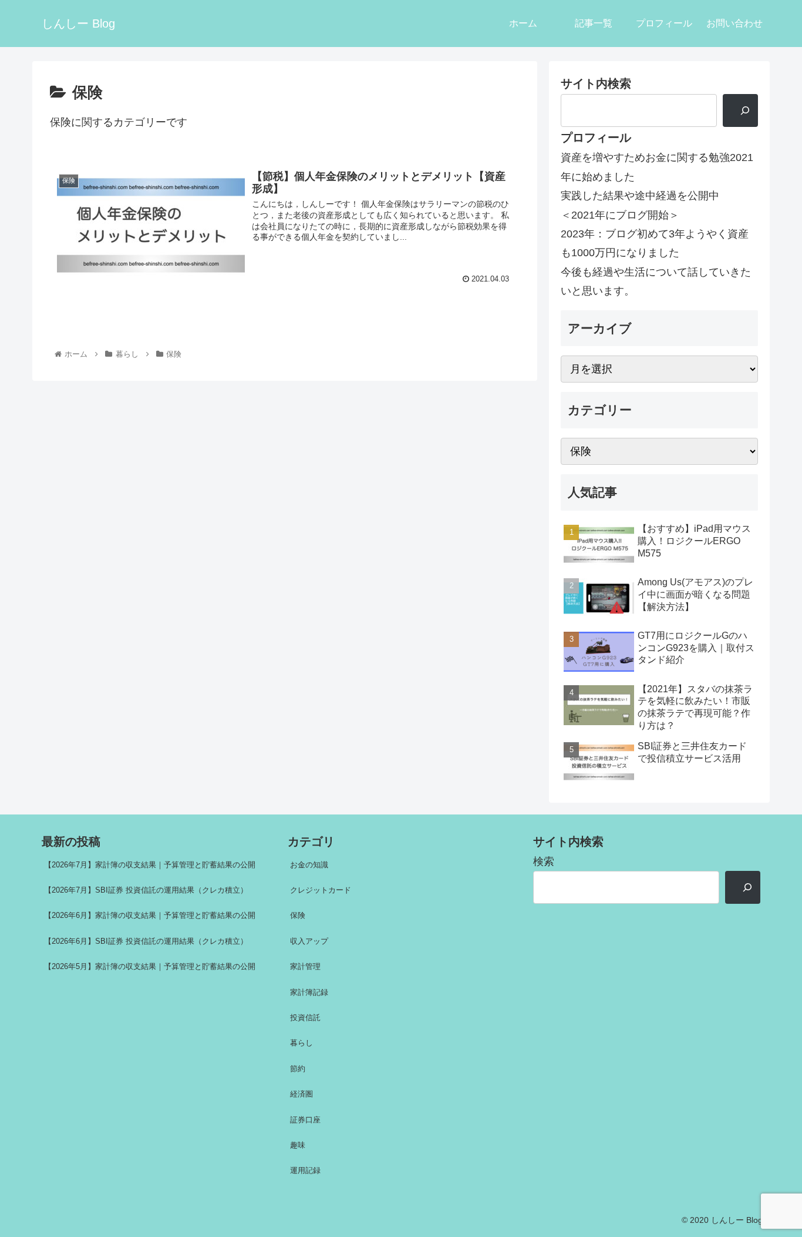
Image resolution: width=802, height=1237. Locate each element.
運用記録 (305, 1170)
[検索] (740, 110)
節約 (297, 1068)
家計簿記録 (309, 992)
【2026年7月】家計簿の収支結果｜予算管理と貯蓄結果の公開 (149, 864)
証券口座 (305, 1119)
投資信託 (305, 1017)
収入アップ (309, 941)
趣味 (297, 1145)
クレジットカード (320, 890)
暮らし (301, 1042)
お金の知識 (309, 864)
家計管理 (305, 966)
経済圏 (301, 1094)
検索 (543, 861)
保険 (297, 915)
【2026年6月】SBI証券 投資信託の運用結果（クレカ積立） (146, 941)
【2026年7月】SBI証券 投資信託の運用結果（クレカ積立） (146, 890)
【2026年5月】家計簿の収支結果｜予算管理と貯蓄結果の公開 (149, 966)
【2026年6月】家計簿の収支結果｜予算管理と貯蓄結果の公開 (149, 915)
